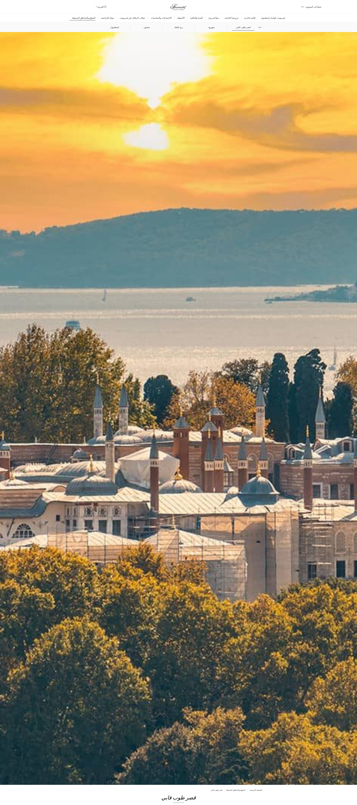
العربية (100, 6)
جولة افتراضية (107, 17)
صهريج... (211, 27)
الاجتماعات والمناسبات (161, 17)
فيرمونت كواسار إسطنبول (273, 17)
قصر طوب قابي (243, 27)
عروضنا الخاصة (232, 17)
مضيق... (146, 27)
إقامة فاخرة (249, 17)
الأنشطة (181, 17)
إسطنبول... (114, 27)
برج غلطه (178, 27)
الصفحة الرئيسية (255, 790)
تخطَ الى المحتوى (311, 6)
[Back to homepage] (178, 7)
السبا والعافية (196, 17)
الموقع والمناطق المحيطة (83, 17)
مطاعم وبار (213, 17)
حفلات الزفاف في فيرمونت (132, 17)
